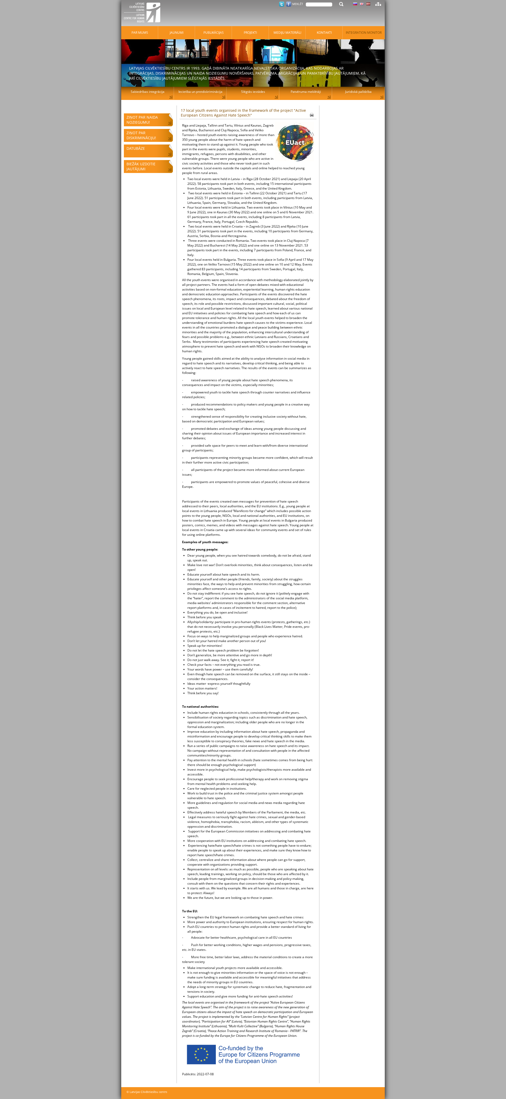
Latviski (368, 4)
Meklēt (297, 4)
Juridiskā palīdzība (358, 91)
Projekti (250, 32)
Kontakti (324, 32)
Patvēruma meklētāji (306, 91)
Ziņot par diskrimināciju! (141, 135)
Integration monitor (364, 32)
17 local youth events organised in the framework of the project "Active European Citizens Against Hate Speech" (243, 113)
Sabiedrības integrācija (147, 91)
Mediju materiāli (287, 32)
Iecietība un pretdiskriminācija (200, 91)
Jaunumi (176, 32)
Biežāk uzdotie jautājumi (140, 166)
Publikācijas (213, 32)
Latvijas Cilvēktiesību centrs (143, 13)
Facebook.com (288, 4)
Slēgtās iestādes (253, 91)
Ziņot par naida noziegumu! (142, 120)
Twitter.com (281, 4)
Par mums (140, 32)
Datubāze (135, 148)
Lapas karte (378, 4)
